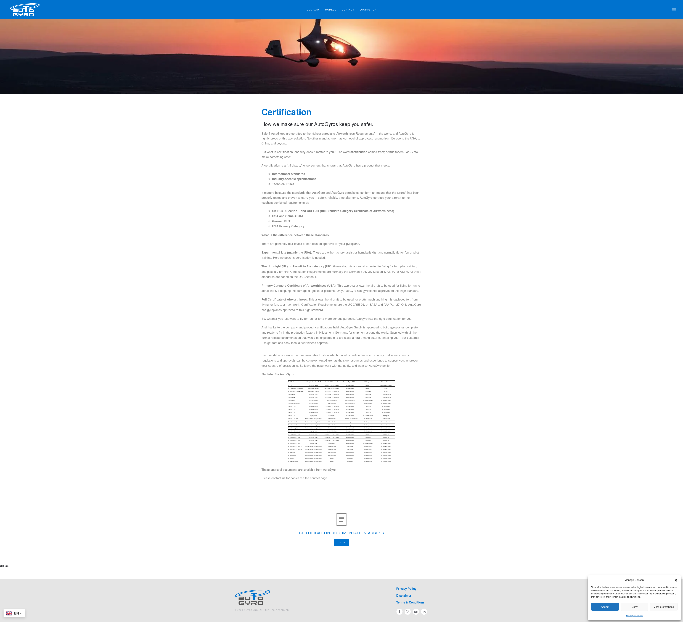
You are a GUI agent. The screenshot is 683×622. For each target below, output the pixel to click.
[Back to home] (25, 9)
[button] (676, 580)
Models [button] (330, 9)
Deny (634, 606)
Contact (348, 9)
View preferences (664, 606)
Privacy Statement (634, 615)
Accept (605, 606)
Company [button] (313, 9)
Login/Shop (368, 9)
